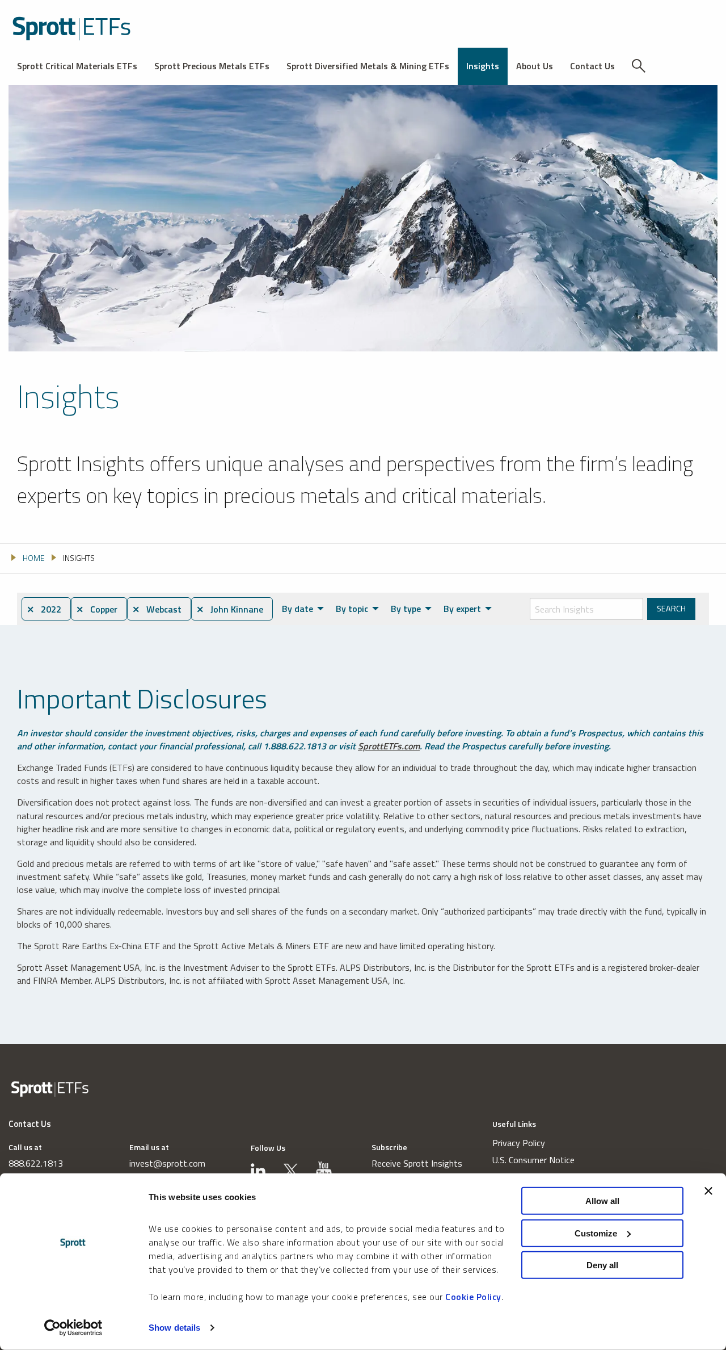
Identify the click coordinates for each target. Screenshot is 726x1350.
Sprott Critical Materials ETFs (77, 66)
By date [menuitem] (297, 608)
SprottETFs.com (389, 746)
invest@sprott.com (167, 1163)
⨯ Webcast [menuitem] (157, 609)
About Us (534, 66)
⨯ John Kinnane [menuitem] (229, 609)
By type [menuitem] (406, 608)
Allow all (602, 1201)
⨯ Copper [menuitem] (96, 609)
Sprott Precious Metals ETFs (211, 66)
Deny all (602, 1265)
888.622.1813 (36, 1163)
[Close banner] (708, 1191)
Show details (174, 1327)
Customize (596, 1233)
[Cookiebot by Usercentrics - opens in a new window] (73, 1327)
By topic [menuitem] (352, 608)
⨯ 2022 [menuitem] (44, 609)
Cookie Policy (473, 1296)
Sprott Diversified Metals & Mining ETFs (367, 66)
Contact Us (592, 66)
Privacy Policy (518, 1143)
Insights (482, 66)
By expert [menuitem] (462, 608)
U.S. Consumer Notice (533, 1160)
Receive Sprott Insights (417, 1163)
